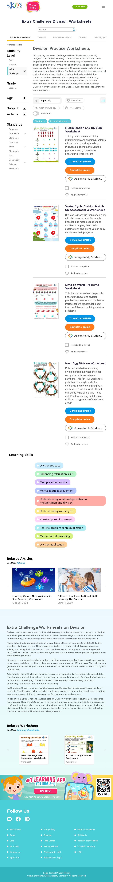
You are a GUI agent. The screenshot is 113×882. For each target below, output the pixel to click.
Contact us (15, 852)
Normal (12, 64)
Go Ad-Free (80, 6)
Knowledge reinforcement (56, 519)
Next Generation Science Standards (14, 162)
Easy (11, 60)
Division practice (50, 465)
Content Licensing (86, 846)
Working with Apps (53, 857)
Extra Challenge (13, 71)
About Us (14, 846)
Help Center (49, 840)
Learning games (101, 37)
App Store (14, 857)
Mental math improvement (56, 490)
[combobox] (49, 100)
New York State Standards (14, 146)
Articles (21, 563)
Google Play (49, 829)
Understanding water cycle (56, 511)
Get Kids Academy (86, 829)
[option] (33, 586)
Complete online (79, 170)
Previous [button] (8, 586)
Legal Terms (49, 872)
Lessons (42, 37)
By (36, 100)
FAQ (79, 852)
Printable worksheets (20, 37)
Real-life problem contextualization (61, 528)
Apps (12, 835)
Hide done (46, 113)
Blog (12, 840)
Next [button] (104, 586)
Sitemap (47, 835)
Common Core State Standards (14, 133)
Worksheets (15, 829)
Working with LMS (52, 852)
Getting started (51, 846)
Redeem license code (87, 840)
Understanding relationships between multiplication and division (63, 500)
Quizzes (82, 37)
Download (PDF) (80, 161)
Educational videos (62, 37)
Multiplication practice (53, 482)
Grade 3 (12, 87)
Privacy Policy (63, 872)
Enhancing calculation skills (56, 474)
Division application (52, 544)
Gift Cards (82, 835)
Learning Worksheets (28, 730)
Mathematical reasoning (55, 536)
